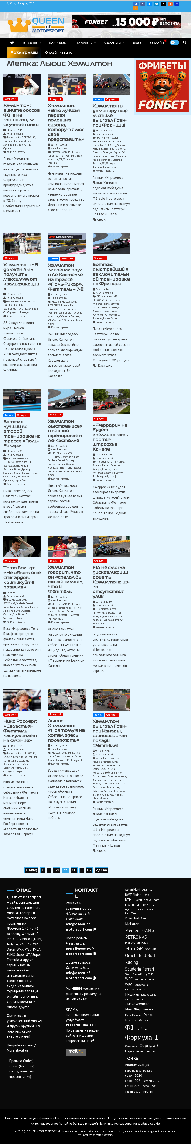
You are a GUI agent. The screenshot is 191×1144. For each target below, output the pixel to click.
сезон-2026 (132, 1091)
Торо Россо (119, 791)
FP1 (54, 453)
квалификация (11, 308)
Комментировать (16, 152)
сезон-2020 (133, 1075)
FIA (9, 599)
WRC (128, 984)
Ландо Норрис (100, 156)
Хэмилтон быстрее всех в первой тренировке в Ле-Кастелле (65, 431)
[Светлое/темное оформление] (174, 42)
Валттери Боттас (110, 148)
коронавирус (133, 1070)
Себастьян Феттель (69, 316)
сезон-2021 (133, 1081)
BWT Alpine (102, 137)
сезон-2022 (151, 1080)
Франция (8, 148)
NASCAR (150, 949)
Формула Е (149, 1045)
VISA (176, 4)
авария (151, 1051)
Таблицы (84, 42)
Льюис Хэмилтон (117, 156)
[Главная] (12, 43)
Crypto (135, 8)
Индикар (132, 994)
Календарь (58, 42)
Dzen (163, 4)
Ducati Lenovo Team (146, 900)
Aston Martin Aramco (107, 758)
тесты (147, 1091)
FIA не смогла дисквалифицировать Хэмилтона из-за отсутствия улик (111, 581)
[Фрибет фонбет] (162, 111)
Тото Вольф (19, 614)
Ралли (148, 1014)
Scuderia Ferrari (69, 305)
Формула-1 (11, 99)
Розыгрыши (24, 52)
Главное (98, 99)
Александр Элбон (102, 772)
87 (89, 870)
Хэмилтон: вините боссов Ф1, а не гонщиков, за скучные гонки (21, 115)
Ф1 (16, 144)
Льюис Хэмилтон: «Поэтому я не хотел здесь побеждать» (66, 730)
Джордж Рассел (101, 311)
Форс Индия (115, 794)
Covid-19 (148, 894)
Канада (106, 469)
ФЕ (144, 1028)
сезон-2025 (150, 1086)
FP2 (9, 458)
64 (57, 870)
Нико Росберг (22, 764)
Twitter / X (149, 4)
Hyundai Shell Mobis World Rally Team (140, 911)
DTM (128, 899)
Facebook (142, 4)
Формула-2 (131, 1046)
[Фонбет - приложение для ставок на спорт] (126, 27)
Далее (101, 870)
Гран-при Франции (13, 141)
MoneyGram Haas (70, 456)
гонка (51, 155)
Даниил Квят (100, 780)
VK (136, 4)
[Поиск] (185, 42)
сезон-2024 (133, 1086)
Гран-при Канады (19, 607)
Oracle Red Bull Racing (104, 145)
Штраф (112, 476)
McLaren (114, 137)
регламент (148, 1070)
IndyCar (140, 917)
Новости (29, 42)
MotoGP (134, 948)
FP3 (98, 296)
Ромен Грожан (74, 467)
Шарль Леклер (110, 167)
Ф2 (137, 1028)
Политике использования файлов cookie (129, 1123)
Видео (137, 42)
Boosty (170, 4)
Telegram (156, 4)
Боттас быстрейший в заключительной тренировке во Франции (111, 274)
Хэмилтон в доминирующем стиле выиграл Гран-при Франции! (110, 115)
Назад (31, 870)
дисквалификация (112, 616)
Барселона (141, 985)
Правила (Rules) (21, 1061)
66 (74, 870)
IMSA (128, 918)
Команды (112, 42)
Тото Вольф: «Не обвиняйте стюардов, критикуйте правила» (22, 577)
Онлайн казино (58, 52)
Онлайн (157, 42)
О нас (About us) (21, 1066)
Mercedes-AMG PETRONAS (21, 137)
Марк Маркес (133, 1015)
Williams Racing (101, 303)
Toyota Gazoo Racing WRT (139, 974)
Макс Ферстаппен (102, 159)
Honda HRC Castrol (143, 905)
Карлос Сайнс (120, 152)
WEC (129, 978)
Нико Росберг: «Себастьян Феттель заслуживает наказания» (20, 731)
